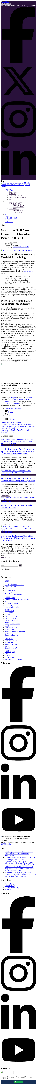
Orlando (29, 398)
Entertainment (11, 590)
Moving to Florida (11, 629)
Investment (9, 611)
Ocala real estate (11, 635)
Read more (5, 469)
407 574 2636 (6, 4)
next (15, 431)
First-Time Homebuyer (14, 594)
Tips (6, 654)
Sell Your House (11, 644)
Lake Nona (9, 613)
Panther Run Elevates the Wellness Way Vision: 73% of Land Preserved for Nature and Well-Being (20, 868)
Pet (6, 637)
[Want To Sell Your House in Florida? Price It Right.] (17, 250)
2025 (7, 581)
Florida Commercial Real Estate (17, 600)
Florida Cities (10, 598)
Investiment (9, 609)
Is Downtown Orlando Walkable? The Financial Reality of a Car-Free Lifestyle (20, 864)
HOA (6, 601)
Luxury (7, 622)
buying (14, 398)
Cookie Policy (10, 886)
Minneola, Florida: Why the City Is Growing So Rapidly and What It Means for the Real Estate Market (20, 874)
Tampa (7, 650)
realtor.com (28, 271)
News (7, 633)
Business (8, 583)
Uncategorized (11, 657)
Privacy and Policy (12, 888)
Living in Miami (10, 618)
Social (7, 646)
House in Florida (11, 605)
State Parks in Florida (13, 648)
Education (9, 588)
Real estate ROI (11, 641)
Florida (4, 423)
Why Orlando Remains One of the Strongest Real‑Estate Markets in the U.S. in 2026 (18, 538)
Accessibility (9, 884)
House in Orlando (12, 607)
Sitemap (8, 889)
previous (18, 426)
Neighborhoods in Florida (15, 631)
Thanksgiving (10, 652)
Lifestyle (8, 614)
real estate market (11, 403)
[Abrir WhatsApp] (32, 1082)
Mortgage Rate (11, 628)
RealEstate (24, 247)
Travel (7, 655)
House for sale (12, 423)
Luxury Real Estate (12, 624)
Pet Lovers (9, 639)
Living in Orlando (11, 620)
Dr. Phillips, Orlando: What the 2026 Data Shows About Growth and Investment (19, 854)
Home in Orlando (11, 603)
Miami (7, 626)
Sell (19, 423)
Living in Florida (11, 616)
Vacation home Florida (13, 659)
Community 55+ (11, 587)
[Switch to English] (18, 1082)
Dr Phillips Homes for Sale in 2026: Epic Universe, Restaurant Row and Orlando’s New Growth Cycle (17, 451)
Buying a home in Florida (14, 585)
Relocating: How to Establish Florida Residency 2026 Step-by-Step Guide (18, 479)
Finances (16, 247)
